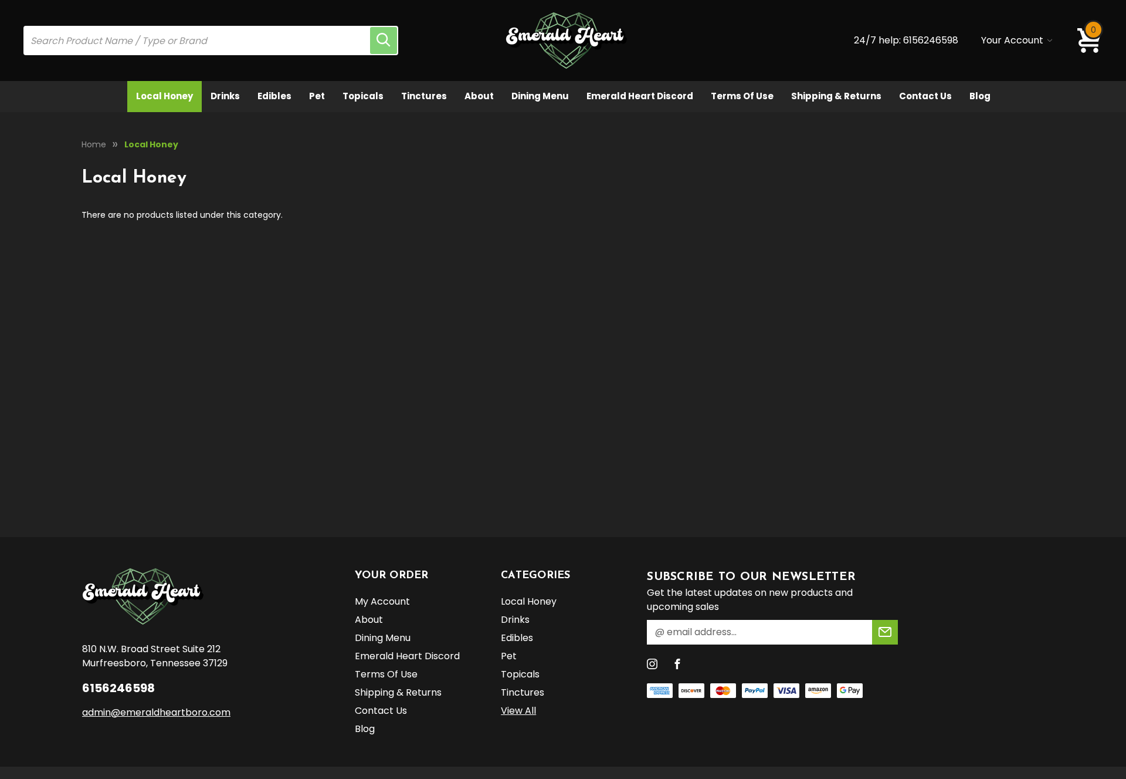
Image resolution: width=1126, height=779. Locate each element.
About (479, 96)
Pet (317, 96)
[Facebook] (677, 664)
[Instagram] (652, 664)
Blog (980, 96)
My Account (382, 601)
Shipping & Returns (836, 96)
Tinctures (424, 96)
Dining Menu (540, 96)
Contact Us (925, 96)
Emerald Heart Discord (639, 96)
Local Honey (164, 96)
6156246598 (930, 40)
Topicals (363, 96)
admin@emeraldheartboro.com (156, 712)
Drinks (225, 96)
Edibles (274, 96)
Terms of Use (742, 96)
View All (518, 710)
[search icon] (383, 40)
